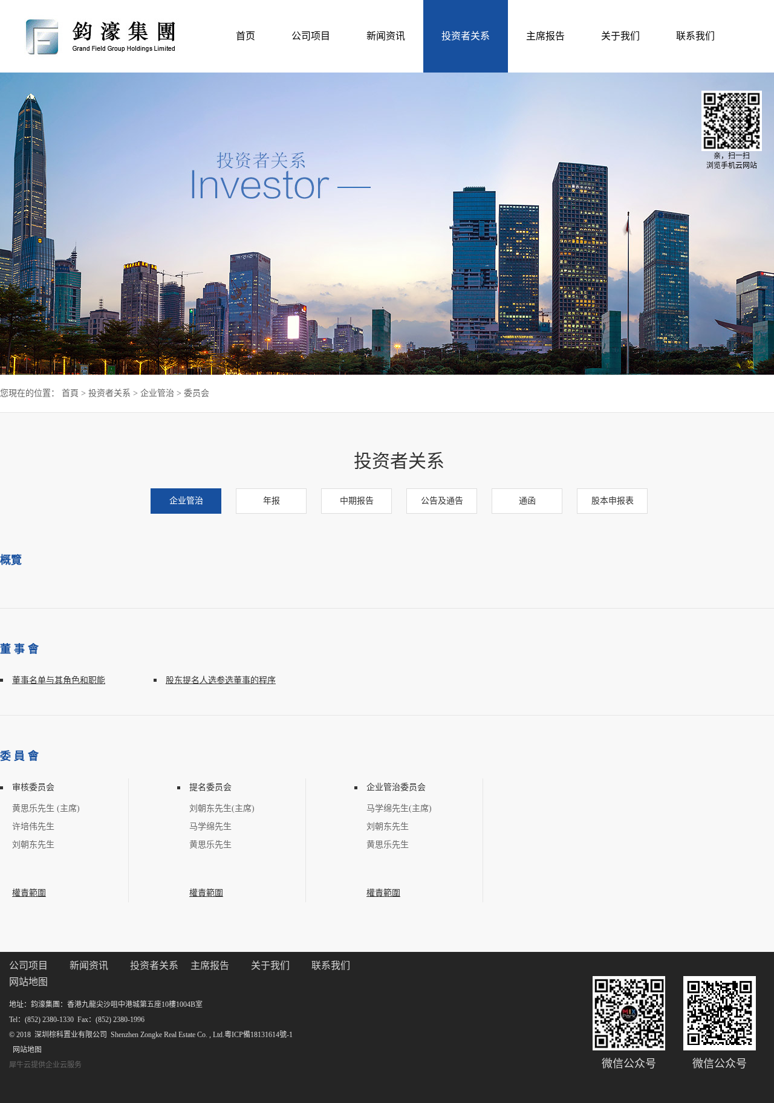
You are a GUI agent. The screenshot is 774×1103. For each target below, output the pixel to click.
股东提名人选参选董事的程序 (221, 680)
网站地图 (25, 1050)
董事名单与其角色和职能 (58, 680)
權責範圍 (29, 893)
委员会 (196, 393)
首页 (245, 36)
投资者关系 (109, 393)
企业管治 (157, 393)
